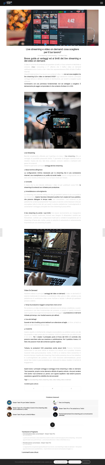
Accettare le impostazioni (61, 462)
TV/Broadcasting (52, 55)
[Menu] (101, 3)
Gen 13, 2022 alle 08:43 (27, 435)
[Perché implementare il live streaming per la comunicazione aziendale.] (1, 232)
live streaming (70, 156)
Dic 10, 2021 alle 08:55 (27, 444)
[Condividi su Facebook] (33, 388)
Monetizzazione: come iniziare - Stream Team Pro (37, 443)
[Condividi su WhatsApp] (71, 388)
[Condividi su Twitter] (52, 388)
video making (56, 379)
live (29, 379)
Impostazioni (86, 462)
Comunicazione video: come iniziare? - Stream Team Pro (39, 434)
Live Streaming (43, 55)
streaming (46, 379)
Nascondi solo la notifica (74, 462)
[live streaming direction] (52, 28)
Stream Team (63, 55)
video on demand (66, 379)
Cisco (33, 67)
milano (40, 379)
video (50, 379)
